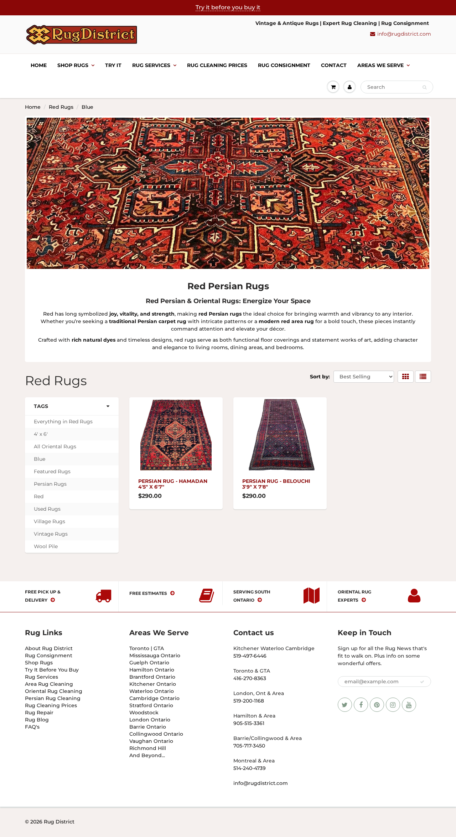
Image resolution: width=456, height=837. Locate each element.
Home (33, 107)
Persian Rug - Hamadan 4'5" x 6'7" (172, 484)
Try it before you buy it (228, 7)
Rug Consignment (48, 655)
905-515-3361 (248, 723)
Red (38, 496)
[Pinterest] (377, 705)
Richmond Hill (147, 748)
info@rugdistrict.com (404, 34)
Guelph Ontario (149, 662)
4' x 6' (41, 434)
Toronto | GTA (146, 648)
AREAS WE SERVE (380, 65)
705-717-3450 (249, 745)
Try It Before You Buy (52, 670)
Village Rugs (49, 521)
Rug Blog (37, 719)
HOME (39, 65)
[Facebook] (361, 705)
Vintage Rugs (51, 534)
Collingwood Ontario (156, 734)
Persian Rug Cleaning (53, 698)
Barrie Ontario (147, 727)
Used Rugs (47, 509)
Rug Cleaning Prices (217, 65)
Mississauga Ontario (154, 655)
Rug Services (41, 677)
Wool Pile (46, 546)
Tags (41, 406)
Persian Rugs (50, 484)
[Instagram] (393, 705)
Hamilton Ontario (151, 670)
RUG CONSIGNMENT (284, 65)
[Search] (424, 87)
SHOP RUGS (72, 65)
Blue (39, 459)
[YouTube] (409, 705)
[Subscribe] (422, 682)
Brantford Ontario (152, 677)
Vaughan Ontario (151, 741)
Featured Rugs (52, 471)
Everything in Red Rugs (63, 421)
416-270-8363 (249, 678)
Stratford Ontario (151, 705)
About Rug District (49, 648)
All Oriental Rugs (55, 446)
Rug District (59, 821)
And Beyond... (147, 755)
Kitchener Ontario (152, 684)
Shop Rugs (39, 662)
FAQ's (32, 727)
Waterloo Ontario (151, 691)
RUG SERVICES (151, 65)
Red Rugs (61, 107)
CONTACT (334, 65)
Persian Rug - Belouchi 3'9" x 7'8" (276, 484)
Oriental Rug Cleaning (53, 691)
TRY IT (113, 65)
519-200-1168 (248, 701)
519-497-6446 (249, 656)
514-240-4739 (249, 768)
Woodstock (144, 712)
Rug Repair (39, 712)
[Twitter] (345, 705)
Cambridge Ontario (154, 698)
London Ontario (149, 719)
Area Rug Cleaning (49, 684)
